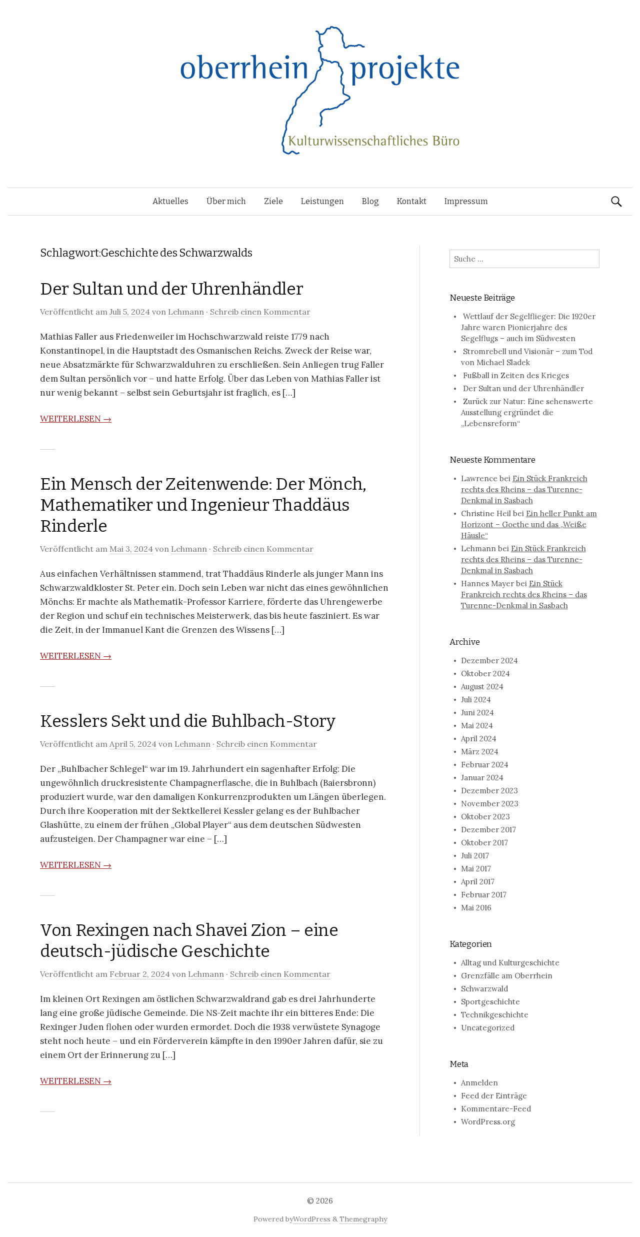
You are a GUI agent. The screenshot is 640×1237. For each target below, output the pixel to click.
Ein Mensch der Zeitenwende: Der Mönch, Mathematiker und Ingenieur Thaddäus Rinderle (203, 505)
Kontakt (411, 201)
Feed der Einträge (494, 1095)
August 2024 (482, 686)
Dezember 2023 (489, 790)
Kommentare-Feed (496, 1108)
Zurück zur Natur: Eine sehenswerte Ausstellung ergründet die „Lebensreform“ (527, 412)
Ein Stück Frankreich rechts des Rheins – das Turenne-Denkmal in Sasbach (524, 489)
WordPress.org (488, 1121)
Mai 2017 (476, 868)
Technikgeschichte (494, 1014)
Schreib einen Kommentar (260, 312)
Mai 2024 (477, 725)
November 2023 (489, 803)
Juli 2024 (476, 699)
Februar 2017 (483, 894)
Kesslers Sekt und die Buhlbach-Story (188, 721)
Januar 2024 (482, 777)
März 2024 (479, 751)
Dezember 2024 (489, 660)
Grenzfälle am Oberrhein (506, 975)
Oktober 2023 (485, 816)
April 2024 (478, 738)
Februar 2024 (484, 764)
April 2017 (477, 881)
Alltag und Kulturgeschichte (510, 962)
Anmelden (479, 1082)
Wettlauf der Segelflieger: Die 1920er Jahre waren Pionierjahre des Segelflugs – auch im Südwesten (528, 327)
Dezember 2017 (488, 829)
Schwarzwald (484, 988)
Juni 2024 (477, 712)
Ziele (273, 201)
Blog (370, 201)
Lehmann (186, 312)
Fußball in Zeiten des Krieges (516, 375)
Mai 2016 (476, 907)
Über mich (226, 201)
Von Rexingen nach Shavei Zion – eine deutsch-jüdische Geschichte (189, 940)
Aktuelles (170, 201)
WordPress (311, 1218)
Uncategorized (487, 1027)
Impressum (466, 201)
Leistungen (322, 201)
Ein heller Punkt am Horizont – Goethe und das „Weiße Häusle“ (529, 524)
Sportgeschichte (490, 1001)
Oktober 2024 (485, 673)
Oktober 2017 (484, 842)
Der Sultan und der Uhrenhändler (171, 289)
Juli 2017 (475, 855)
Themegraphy (363, 1218)
